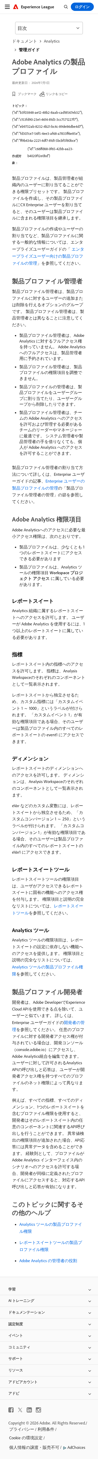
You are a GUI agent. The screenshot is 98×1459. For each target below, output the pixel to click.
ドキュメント (24, 41)
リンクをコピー (57, 94)
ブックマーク (27, 94)
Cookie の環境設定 (26, 1437)
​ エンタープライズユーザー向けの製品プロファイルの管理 (48, 256)
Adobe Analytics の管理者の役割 (48, 1260)
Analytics (52, 41)
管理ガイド (29, 49)
